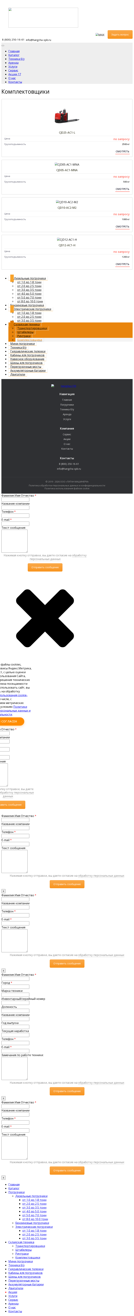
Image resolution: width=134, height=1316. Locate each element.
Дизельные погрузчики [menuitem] (31, 1196)
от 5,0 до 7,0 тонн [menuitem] (34, 1215)
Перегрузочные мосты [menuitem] (23, 1280)
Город (6, 983)
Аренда (67, 414)
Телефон (8, 512)
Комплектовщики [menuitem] (27, 1257)
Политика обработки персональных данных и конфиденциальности (67, 485)
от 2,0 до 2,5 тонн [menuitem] (34, 1204)
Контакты (67, 448)
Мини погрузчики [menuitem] (20, 1261)
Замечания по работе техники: (22, 1055)
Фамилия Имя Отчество (18, 495)
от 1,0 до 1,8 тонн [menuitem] (34, 1200)
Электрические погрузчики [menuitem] (34, 1227)
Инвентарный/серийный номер (23, 999)
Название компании (15, 504)
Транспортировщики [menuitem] (30, 1246)
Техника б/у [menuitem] (16, 1265)
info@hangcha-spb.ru (38, 40)
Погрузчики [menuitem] (16, 1192)
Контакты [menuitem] (15, 1311)
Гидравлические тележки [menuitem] (25, 1269)
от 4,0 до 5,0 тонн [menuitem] (34, 1211)
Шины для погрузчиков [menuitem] (24, 1277)
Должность (9, 1007)
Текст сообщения (13, 528)
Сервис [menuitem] (13, 1300)
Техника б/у (67, 409)
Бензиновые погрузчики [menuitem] (32, 1223)
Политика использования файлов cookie (67, 488)
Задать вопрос (120, 34)
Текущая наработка (15, 1031)
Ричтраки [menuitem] (22, 1254)
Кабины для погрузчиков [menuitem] (25, 1273)
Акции (67, 439)
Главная (67, 399)
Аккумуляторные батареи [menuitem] (26, 1284)
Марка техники (12, 991)
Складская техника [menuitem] (21, 1242)
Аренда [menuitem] (13, 1304)
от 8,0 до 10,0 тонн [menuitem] (35, 1219)
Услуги (67, 419)
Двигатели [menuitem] (15, 1288)
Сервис (67, 434)
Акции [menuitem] (12, 1292)
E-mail (6, 520)
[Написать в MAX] (100, 35)
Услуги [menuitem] (12, 1296)
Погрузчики (67, 404)
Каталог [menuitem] (13, 1188)
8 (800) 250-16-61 (13, 39)
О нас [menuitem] (12, 1307)
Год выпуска (9, 1023)
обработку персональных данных (58, 557)
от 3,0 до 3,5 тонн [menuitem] (34, 1207)
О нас (67, 444)
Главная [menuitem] (14, 1184)
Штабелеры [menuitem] (23, 1250)
